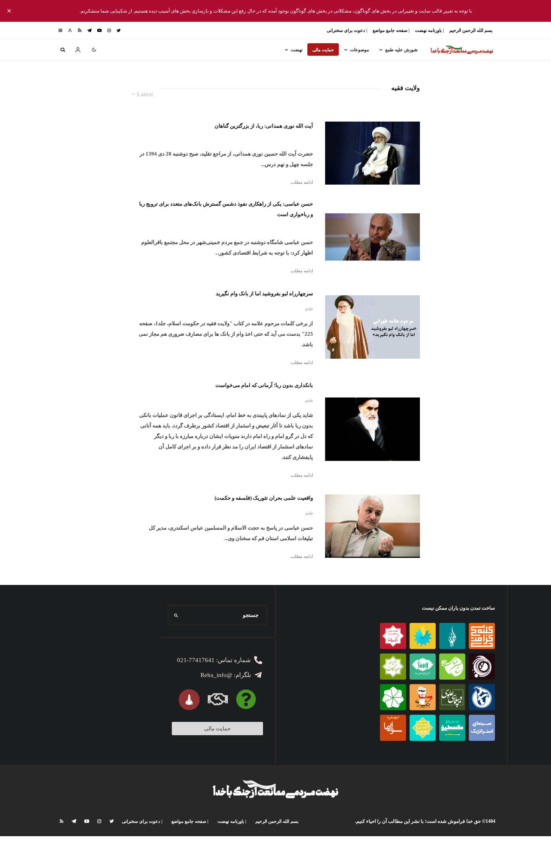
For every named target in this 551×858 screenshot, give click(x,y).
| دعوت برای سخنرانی (347, 30)
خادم (309, 309)
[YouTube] (99, 30)
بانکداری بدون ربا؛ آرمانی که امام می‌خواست (264, 385)
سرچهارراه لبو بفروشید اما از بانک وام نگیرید (264, 293)
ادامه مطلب (301, 182)
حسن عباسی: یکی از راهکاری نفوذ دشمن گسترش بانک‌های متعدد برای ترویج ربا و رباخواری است (226, 209)
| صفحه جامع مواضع (391, 30)
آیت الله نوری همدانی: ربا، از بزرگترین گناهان (264, 126)
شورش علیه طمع (401, 49)
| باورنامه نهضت (429, 30)
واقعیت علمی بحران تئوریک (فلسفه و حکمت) (264, 498)
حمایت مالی (323, 49)
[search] (176, 615)
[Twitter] (118, 30)
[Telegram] (89, 30)
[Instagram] (109, 30)
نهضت (297, 49)
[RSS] (79, 30)
